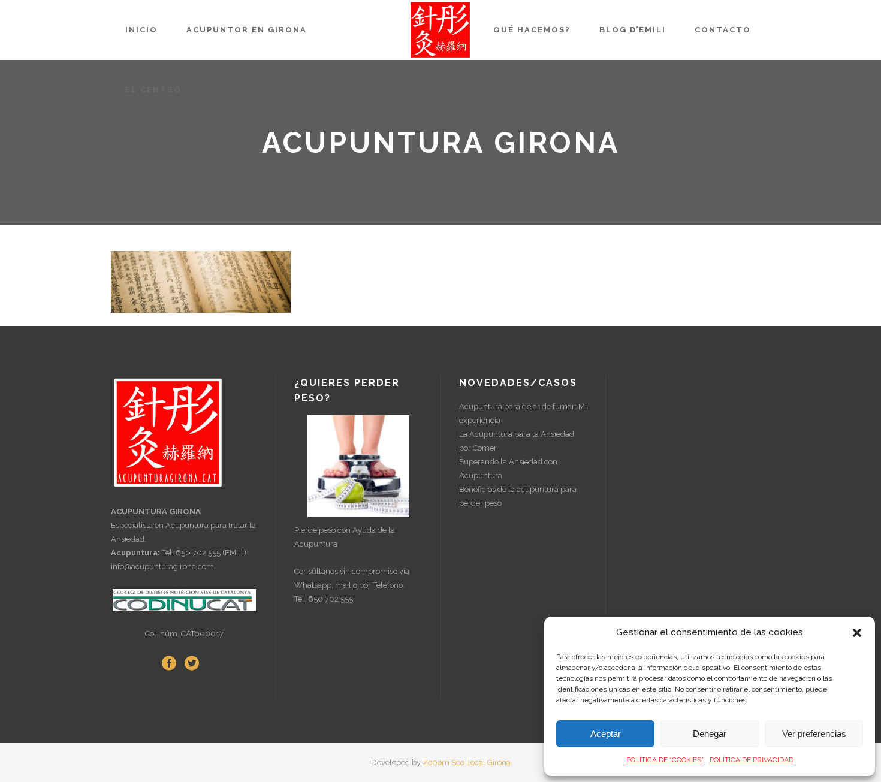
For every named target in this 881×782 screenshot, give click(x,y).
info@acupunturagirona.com (162, 566)
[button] (857, 633)
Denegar (709, 734)
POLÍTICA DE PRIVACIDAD (751, 760)
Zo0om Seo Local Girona (467, 762)
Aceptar (605, 734)
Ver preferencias (814, 734)
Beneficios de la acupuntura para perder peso (518, 496)
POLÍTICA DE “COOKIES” (665, 760)
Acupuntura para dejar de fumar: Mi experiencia (523, 413)
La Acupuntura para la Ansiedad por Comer (516, 441)
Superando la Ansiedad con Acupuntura (508, 468)
